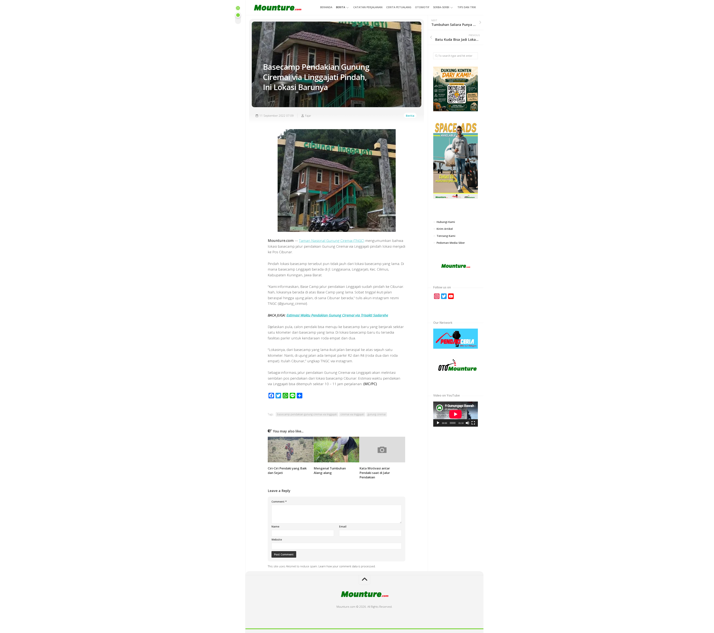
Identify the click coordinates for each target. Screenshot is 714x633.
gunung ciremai (377, 414)
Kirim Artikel (445, 229)
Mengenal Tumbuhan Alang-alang (330, 470)
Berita (340, 7)
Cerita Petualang (398, 7)
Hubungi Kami (446, 222)
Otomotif (422, 7)
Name (275, 526)
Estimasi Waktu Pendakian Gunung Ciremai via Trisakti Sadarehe (337, 315)
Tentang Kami (446, 236)
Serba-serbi (441, 7)
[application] (455, 414)
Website (276, 539)
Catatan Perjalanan (367, 7)
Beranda (326, 7)
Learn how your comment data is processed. (347, 566)
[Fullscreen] (473, 423)
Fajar (308, 115)
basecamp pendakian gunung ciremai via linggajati (307, 414)
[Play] (438, 423)
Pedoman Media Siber (451, 242)
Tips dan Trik (466, 7)
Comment (279, 501)
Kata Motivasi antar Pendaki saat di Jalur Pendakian (374, 472)
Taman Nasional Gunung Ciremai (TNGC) (331, 240)
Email (342, 526)
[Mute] (467, 423)
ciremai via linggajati (352, 414)
